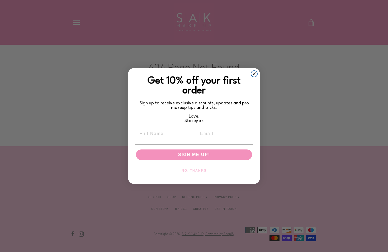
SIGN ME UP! (194, 154)
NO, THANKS (194, 170)
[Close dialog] (254, 74)
